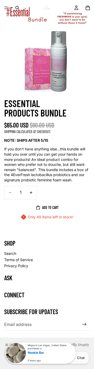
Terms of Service (18, 259)
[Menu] (6, 8)
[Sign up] (84, 324)
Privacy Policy (16, 265)
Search (10, 253)
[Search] (17, 8)
